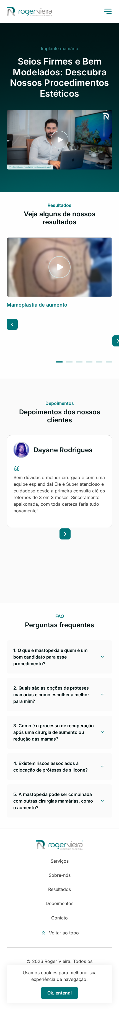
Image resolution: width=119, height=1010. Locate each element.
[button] (59, 362)
